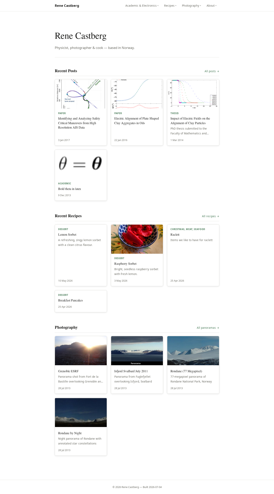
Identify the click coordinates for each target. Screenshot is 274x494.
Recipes (170, 5)
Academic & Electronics (142, 5)
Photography (191, 5)
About (212, 5)
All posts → (212, 71)
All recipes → (210, 216)
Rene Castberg (67, 5)
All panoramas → (208, 328)
